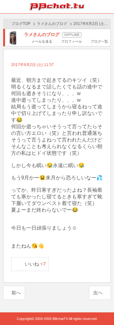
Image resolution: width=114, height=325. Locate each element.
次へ (98, 292)
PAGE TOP (102, 308)
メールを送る (41, 41)
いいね (35, 264)
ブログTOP (20, 23)
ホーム (6, 6)
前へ (16, 292)
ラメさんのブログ (52, 23)
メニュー (107, 6)
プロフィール (71, 41)
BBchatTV (57, 6)
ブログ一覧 (99, 41)
